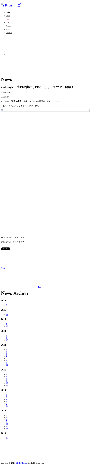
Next (3, 268)
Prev (40, 287)
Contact (9, 33)
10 (7, 326)
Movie (8, 29)
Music (8, 26)
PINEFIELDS (21, 463)
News (8, 19)
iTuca (8, 15)
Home (8, 12)
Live (7, 22)
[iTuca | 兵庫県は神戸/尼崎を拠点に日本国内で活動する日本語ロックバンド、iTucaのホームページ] (11, 5)
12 (7, 315)
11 (7, 406)
